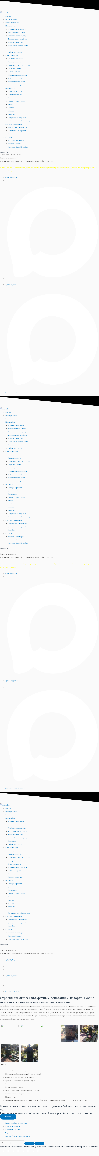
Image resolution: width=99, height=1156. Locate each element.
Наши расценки (11, 19)
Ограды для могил (14, 68)
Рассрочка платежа (12, 23)
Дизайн (10, 104)
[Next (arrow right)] (15, 1154)
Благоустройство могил (16, 101)
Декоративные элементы (17, 82)
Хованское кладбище (15, 42)
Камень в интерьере (15, 85)
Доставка (11, 114)
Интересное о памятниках (17, 127)
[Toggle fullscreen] (25, 1150)
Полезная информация (13, 124)
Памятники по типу (14, 62)
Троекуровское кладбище (17, 39)
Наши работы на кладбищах (18, 46)
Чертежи (11, 108)
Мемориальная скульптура (17, 75)
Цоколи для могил (14, 72)
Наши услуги (9, 88)
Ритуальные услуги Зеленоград (19, 121)
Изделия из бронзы (15, 78)
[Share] (15, 1150)
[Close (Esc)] (5, 1150)
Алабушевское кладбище (17, 36)
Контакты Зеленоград (16, 140)
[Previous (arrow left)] (5, 1154)
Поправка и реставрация (17, 118)
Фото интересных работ (17, 131)
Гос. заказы (12, 49)
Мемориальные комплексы (18, 29)
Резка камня (12, 98)
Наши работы (10, 26)
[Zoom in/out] (35, 1150)
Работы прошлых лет (15, 52)
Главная (8, 16)
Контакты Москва (14, 144)
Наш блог (11, 134)
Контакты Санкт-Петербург (18, 147)
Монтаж (11, 111)
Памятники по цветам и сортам (19, 65)
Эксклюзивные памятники (17, 32)
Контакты (8, 137)
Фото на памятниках (15, 95)
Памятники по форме (15, 59)
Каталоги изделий (11, 55)
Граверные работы (15, 91)
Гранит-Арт (4, 152)
